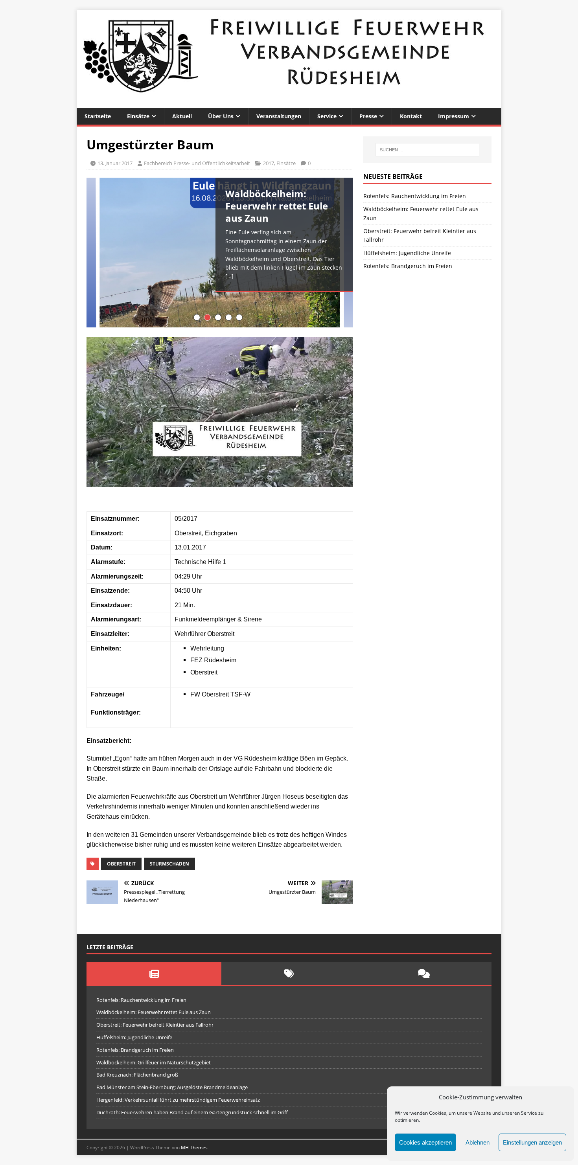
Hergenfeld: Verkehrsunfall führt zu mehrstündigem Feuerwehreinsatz (178, 1099)
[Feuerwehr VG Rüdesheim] (289, 103)
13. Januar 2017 (115, 163)
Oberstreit (121, 863)
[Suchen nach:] (427, 149)
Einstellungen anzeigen (532, 1142)
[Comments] (424, 973)
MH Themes (194, 1147)
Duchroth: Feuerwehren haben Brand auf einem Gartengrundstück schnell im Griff (192, 1112)
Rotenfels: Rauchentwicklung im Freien (414, 196)
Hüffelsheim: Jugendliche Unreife (407, 253)
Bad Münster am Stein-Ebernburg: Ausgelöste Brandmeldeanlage (172, 1087)
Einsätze (138, 116)
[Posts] (154, 973)
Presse (368, 116)
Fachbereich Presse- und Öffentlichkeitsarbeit (197, 163)
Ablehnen (478, 1142)
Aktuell (182, 116)
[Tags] (288, 973)
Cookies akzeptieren (425, 1142)
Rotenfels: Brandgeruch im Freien (407, 266)
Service (327, 116)
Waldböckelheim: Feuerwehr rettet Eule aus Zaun (153, 1012)
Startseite (98, 116)
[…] (229, 276)
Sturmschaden (169, 863)
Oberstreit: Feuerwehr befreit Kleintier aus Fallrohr (155, 1024)
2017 (268, 163)
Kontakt (411, 116)
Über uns (221, 116)
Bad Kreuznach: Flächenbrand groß (137, 1074)
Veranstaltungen (278, 116)
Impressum (453, 116)
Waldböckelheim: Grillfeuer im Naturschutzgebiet (153, 1062)
